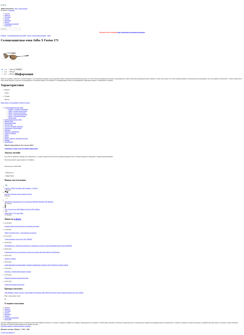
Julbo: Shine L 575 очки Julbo (14, 213)
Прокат (7, 22)
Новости (7, 15)
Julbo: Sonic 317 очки (7, 103)
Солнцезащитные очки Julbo (16, 35)
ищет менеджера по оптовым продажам (131, 32)
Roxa (55, 292)
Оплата (7, 19)
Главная (7, 13)
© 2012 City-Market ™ (8, 332)
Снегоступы (9, 125)
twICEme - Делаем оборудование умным (18, 271)
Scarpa (59, 292)
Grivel (35, 292)
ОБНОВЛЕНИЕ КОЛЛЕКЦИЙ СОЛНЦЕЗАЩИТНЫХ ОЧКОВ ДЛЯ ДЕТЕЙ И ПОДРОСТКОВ (36, 265)
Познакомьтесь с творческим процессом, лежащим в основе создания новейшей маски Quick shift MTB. (38, 246)
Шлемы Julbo (9, 121)
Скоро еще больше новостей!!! (14, 284)
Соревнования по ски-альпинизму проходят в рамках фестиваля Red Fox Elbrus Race (32, 252)
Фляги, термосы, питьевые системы (16, 138)
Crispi (26, 292)
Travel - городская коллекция (36, 35)
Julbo (49, 35)
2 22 (5, 72)
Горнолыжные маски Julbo (13, 119)
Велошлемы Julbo (10, 123)
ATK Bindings (9, 292)
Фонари (7, 140)
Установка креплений (12, 24)
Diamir (31, 292)
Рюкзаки (7, 130)
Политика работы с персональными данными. (16, 326)
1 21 (5, 69)
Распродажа (12, 118)
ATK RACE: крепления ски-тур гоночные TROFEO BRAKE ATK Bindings (29, 202)
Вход (16, 8)
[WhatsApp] (1, 5)
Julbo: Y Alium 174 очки (22, 103)
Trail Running (9, 142)
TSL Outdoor (79, 292)
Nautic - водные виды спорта (17, 111)
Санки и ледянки (10, 133)
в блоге (17, 219)
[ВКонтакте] (5, 5)
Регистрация (23, 8)
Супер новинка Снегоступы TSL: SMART (18, 239)
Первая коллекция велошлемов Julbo (16, 278)
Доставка (8, 17)
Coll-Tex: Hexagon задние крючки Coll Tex (18, 194)
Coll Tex (21, 292)
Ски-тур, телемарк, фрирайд (14, 126)
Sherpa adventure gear (68, 292)
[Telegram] (3, 5)
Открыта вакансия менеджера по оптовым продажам (22, 226)
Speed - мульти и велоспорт (17, 113)
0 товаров (11, 10)
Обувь (7, 135)
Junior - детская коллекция (16, 116)
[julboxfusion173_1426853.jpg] (15, 67)
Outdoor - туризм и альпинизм (18, 109)
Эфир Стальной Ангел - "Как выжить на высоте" (21, 233)
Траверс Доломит (10, 258)
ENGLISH (8, 25)
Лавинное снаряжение (12, 131)
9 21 (5, 74)
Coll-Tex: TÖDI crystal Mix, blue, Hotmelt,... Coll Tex (21, 188)
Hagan (39, 292)
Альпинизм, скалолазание (13, 128)
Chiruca (16, 292)
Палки (7, 137)
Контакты (8, 20)
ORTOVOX (49, 292)
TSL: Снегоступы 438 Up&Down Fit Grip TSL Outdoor (22, 209)
